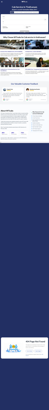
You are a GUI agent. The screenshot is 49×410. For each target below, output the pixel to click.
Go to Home (29, 351)
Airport (12, 12)
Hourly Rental (35, 12)
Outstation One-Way (19, 12)
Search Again (38, 351)
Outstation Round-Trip (27, 12)
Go (24, 32)
